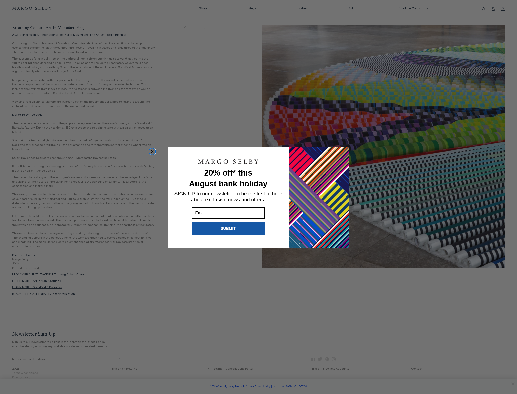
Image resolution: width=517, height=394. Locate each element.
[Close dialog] (152, 151)
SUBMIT (228, 228)
